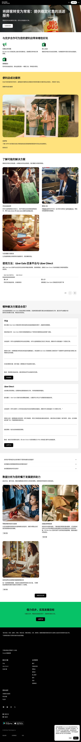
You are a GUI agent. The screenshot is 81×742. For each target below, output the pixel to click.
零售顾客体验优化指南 (10, 524)
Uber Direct (11, 211)
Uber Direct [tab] (19, 275)
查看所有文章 (40, 595)
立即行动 (74, 2)
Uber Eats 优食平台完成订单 (25, 211)
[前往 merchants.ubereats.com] (6, 2)
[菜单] (78, 2)
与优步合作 (8, 26)
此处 (76, 731)
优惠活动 (70, 209)
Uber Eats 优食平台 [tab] (9, 275)
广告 (66, 209)
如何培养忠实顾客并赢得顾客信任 (13, 580)
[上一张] (70, 293)
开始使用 (8, 377)
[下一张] (75, 293)
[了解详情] (21, 503)
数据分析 (45, 209)
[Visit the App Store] (19, 723)
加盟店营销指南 (47, 524)
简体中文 (6, 714)
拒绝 (70, 738)
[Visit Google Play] (8, 723)
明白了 (76, 738)
